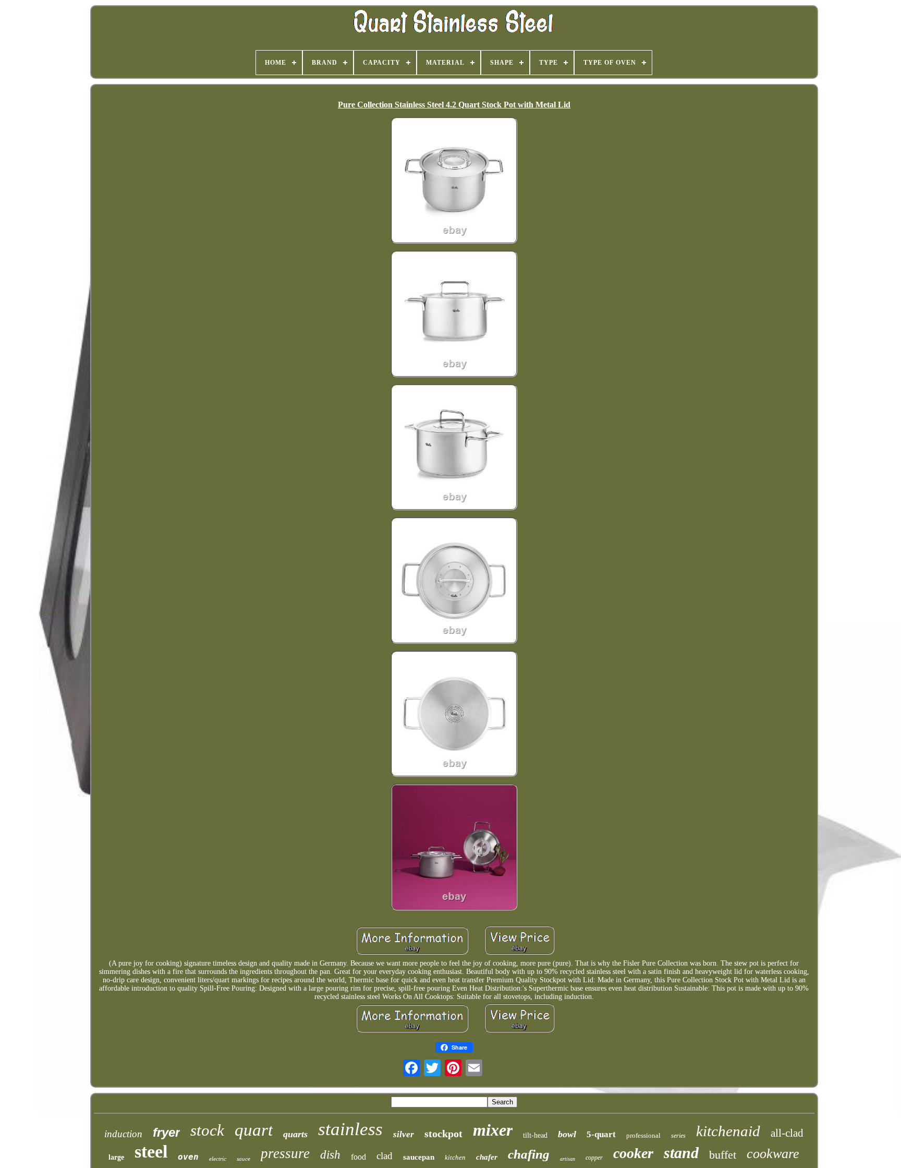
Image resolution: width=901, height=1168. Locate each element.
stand (681, 1152)
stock (207, 1130)
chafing (529, 1154)
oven (188, 1157)
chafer (486, 1157)
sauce (243, 1158)
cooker (633, 1153)
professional (643, 1135)
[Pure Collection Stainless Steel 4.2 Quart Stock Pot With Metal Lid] (454, 181)
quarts (295, 1134)
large (116, 1157)
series (678, 1135)
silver (403, 1134)
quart (254, 1130)
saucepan (418, 1157)
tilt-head (535, 1135)
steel (151, 1151)
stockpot (443, 1133)
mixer (493, 1130)
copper (594, 1157)
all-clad (787, 1133)
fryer (166, 1132)
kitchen (455, 1157)
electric (217, 1158)
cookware (773, 1153)
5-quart (601, 1134)
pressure (285, 1153)
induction (123, 1133)
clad (384, 1155)
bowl (567, 1134)
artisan (567, 1159)
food (358, 1156)
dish (330, 1154)
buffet (722, 1154)
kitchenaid (728, 1131)
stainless (350, 1129)
